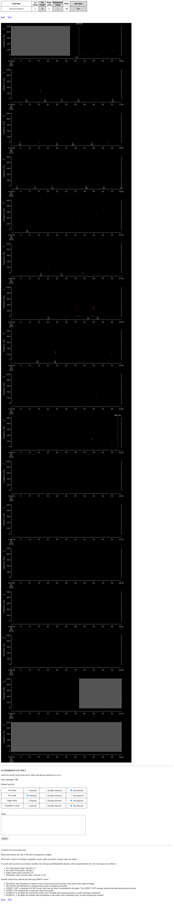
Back (3, 17)
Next (10, 17)
